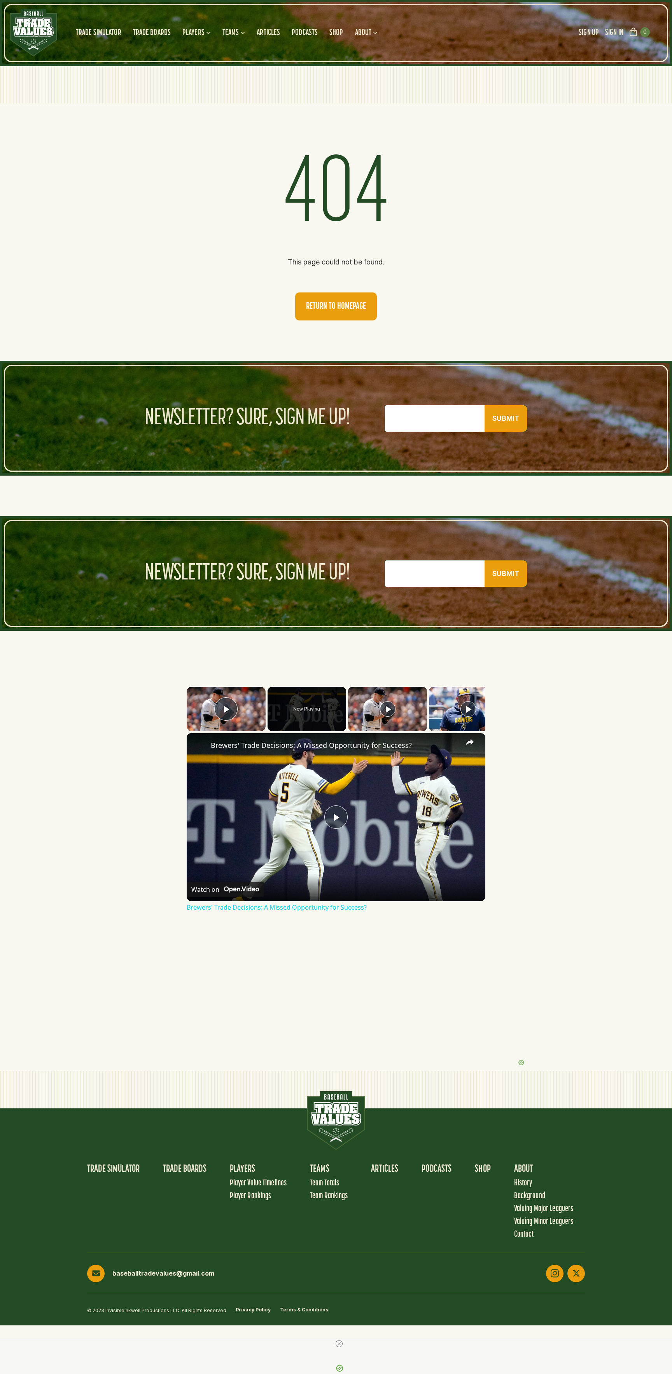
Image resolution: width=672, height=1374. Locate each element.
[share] (470, 742)
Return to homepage (336, 306)
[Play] (388, 709)
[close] (339, 1343)
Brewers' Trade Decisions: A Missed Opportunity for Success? (311, 745)
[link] (199, 745)
